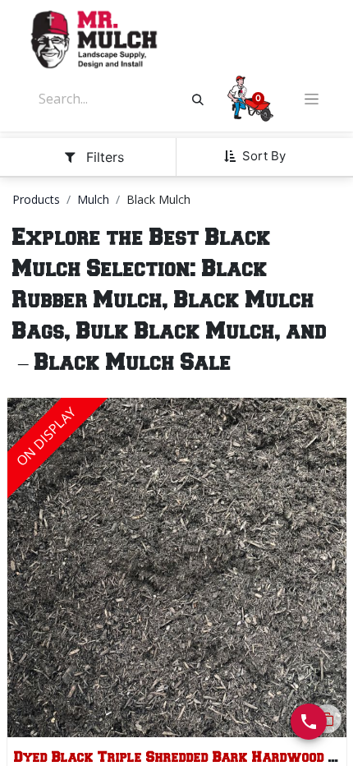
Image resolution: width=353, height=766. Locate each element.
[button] (261, 156)
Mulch (93, 199)
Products (36, 199)
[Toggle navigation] (312, 99)
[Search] (198, 98)
